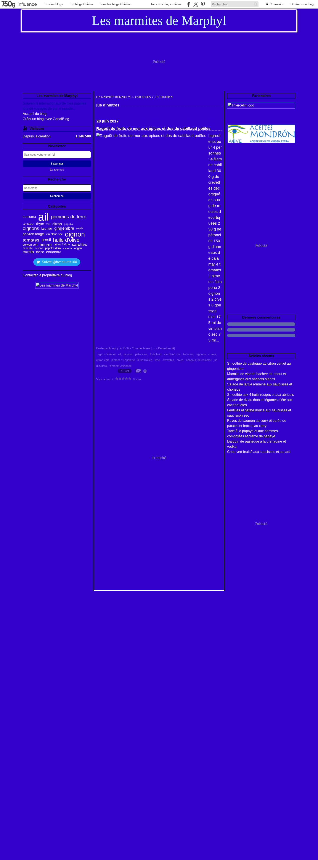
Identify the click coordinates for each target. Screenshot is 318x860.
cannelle (28, 248)
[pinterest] (203, 4)
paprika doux (53, 248)
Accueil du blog (35, 114)
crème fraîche (62, 244)
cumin (28, 252)
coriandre (53, 252)
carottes (79, 245)
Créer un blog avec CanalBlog (46, 119)
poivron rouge (33, 234)
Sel (48, 224)
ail (43, 216)
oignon (75, 234)
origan (78, 248)
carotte (67, 248)
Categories (143, 97)
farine (40, 251)
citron (57, 224)
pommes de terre (68, 216)
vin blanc (28, 224)
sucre (39, 248)
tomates (31, 240)
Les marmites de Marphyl (113, 97)
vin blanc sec (54, 234)
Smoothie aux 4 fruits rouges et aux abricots (260, 394)
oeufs (79, 228)
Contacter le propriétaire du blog (47, 275)
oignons (31, 228)
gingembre (64, 228)
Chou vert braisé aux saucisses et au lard (258, 452)
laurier (46, 228)
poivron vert (30, 244)
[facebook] (188, 4)
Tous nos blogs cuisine (166, 4)
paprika (68, 224)
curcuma (29, 217)
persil (46, 240)
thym (40, 224)
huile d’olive (66, 240)
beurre (46, 245)
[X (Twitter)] (195, 4)
